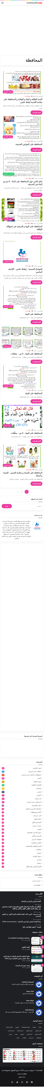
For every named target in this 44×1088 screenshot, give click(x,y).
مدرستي (31, 1037)
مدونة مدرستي (36, 881)
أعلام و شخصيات (36, 843)
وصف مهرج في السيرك (22, 965)
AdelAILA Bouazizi (28, 982)
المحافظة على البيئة (33, 314)
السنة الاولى (29, 1030)
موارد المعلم (37, 781)
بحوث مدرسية (37, 826)
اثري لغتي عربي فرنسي (34, 802)
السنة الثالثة (20, 1030)
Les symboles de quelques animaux (19, 938)
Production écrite (26, 1027)
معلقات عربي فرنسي (34, 771)
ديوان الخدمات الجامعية (34, 832)
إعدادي (39, 860)
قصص (39, 829)
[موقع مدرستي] (34, 3)
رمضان (39, 863)
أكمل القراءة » (36, 112)
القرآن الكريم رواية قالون (33, 866)
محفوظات (38, 1037)
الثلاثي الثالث (9, 1027)
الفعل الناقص (26, 947)
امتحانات (38, 788)
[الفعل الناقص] (36, 950)
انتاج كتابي (29, 1034)
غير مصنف (38, 798)
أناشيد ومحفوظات (35, 812)
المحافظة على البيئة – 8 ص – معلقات (26, 354)
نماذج (18, 1037)
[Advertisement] (22, 29)
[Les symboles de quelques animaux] (36, 941)
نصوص (39, 853)
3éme (40, 1027)
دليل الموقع (22, 1077)
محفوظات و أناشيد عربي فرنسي (31, 775)
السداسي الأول (36, 822)
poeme (34, 1027)
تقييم (16, 1034)
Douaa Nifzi (30, 991)
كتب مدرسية (37, 815)
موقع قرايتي (37, 885)
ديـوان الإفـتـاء (37, 856)
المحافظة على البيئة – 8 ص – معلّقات (26, 433)
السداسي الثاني (36, 836)
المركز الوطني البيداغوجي (33, 846)
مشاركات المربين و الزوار (33, 809)
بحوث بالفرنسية (36, 805)
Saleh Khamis (29, 1010)
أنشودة (17, 1027)
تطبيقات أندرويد (36, 839)
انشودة (22, 1034)
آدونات (39, 778)
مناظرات (38, 849)
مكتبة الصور (37, 819)
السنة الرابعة (38, 1034)
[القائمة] (3, 3)
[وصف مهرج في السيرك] (36, 968)
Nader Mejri (30, 1000)
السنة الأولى (38, 1030)
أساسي (39, 795)
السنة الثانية (11, 1030)
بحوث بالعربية (37, 768)
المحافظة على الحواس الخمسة (29, 144)
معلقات (24, 1037)
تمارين (39, 792)
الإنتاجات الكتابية (36, 785)
